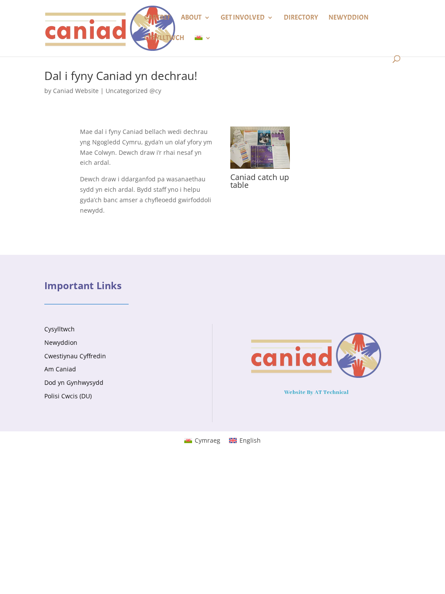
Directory (301, 18)
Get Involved (243, 18)
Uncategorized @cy (133, 91)
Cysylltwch (164, 38)
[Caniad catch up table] (260, 168)
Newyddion (349, 18)
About (191, 18)
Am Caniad (60, 369)
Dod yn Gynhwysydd (73, 382)
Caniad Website (76, 91)
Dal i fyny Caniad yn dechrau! (120, 75)
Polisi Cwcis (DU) (68, 396)
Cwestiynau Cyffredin (75, 356)
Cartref (157, 18)
